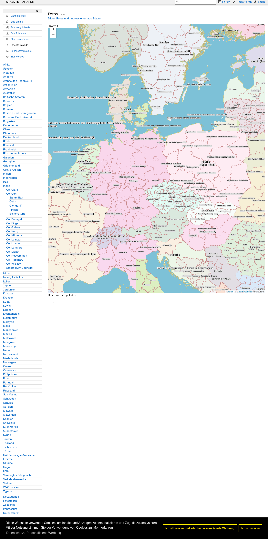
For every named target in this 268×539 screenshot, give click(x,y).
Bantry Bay (16, 197)
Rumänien (9, 386)
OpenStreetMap (244, 291)
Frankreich (9, 149)
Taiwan (7, 439)
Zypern (7, 491)
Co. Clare (12, 189)
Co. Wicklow (13, 263)
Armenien (9, 88)
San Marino (10, 394)
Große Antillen (12, 169)
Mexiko (7, 333)
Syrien (7, 434)
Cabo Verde (10, 125)
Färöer (7, 141)
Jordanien (9, 289)
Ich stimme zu (250, 528)
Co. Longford (14, 247)
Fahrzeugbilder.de (20, 27)
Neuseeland (10, 354)
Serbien (8, 406)
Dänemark (9, 133)
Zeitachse (9, 504)
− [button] (53, 34)
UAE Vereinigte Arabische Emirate (19, 457)
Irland (6, 185)
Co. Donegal (14, 219)
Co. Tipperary (14, 259)
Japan (7, 285)
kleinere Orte (17, 213)
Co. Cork (11, 193)
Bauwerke (9, 101)
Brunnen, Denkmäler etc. (18, 117)
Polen (6, 378)
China (6, 129)
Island (7, 273)
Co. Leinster (13, 239)
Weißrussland (11, 487)
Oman (7, 366)
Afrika (6, 64)
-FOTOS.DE (20, 1)
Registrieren (244, 1)
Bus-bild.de (17, 21)
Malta (6, 325)
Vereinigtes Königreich (17, 475)
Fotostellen (10, 500)
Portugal (8, 382)
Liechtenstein (11, 313)
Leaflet (229, 291)
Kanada (8, 293)
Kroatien (8, 297)
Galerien (8, 157)
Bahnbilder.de (18, 16)
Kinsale (13, 209)
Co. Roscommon (16, 255)
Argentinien (10, 84)
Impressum (10, 508)
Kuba (6, 301)
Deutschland (11, 137)
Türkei (7, 451)
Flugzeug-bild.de (20, 39)
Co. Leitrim (13, 243)
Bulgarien (9, 121)
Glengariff (15, 205)
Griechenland (11, 165)
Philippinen (10, 374)
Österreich (9, 370)
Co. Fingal (12, 223)
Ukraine (8, 462)
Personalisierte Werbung (43, 532)
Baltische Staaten (14, 96)
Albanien (8, 72)
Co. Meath (12, 251)
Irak (5, 181)
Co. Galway (13, 227)
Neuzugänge (11, 496)
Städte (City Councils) (19, 267)
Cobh (12, 201)
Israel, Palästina (13, 277)
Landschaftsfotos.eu (21, 51)
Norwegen (9, 362)
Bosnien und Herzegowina (19, 113)
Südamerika (10, 426)
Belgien (7, 105)
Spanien (8, 418)
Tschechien (10, 447)
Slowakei (8, 410)
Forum (226, 1)
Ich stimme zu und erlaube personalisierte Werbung (199, 528)
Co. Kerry (12, 231)
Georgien (9, 161)
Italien (7, 281)
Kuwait (7, 305)
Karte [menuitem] (52, 26)
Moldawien (9, 338)
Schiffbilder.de (18, 33)
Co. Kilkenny (14, 235)
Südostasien (10, 430)
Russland (9, 390)
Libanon (8, 309)
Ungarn (7, 467)
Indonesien (10, 177)
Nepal (6, 350)
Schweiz (8, 402)
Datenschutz (11, 512)
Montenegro (10, 346)
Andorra (8, 76)
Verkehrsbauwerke (14, 479)
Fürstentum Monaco (15, 153)
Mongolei (9, 342)
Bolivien (8, 109)
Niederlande (10, 358)
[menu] (62, 26)
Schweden (9, 398)
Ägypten (8, 68)
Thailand (8, 442)
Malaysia (8, 321)
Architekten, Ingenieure (17, 80)
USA (6, 471)
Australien (9, 92)
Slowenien (9, 414)
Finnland (8, 145)
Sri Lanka (9, 422)
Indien (7, 173)
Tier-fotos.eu (17, 56)
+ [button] (53, 28)
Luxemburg (10, 317)
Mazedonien (10, 329)
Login (261, 1)
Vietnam (8, 483)
